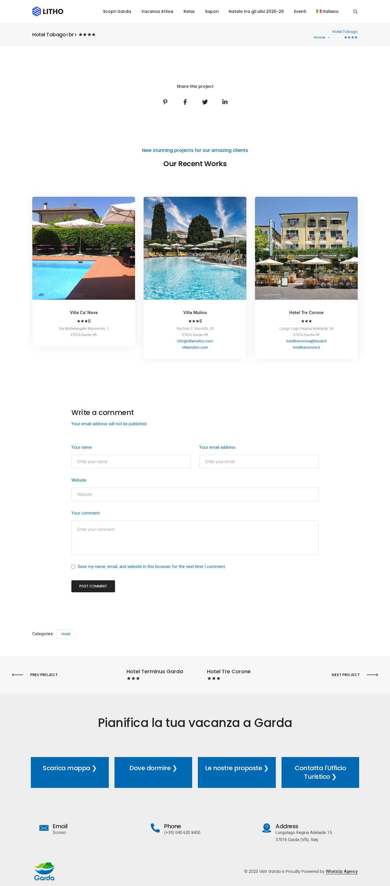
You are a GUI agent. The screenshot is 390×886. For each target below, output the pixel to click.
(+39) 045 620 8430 (182, 832)
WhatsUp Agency (342, 871)
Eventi (300, 11)
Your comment (85, 513)
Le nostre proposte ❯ (236, 768)
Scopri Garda (117, 11)
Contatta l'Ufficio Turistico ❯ (320, 772)
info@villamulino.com (195, 341)
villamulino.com (195, 347)
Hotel (65, 634)
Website (79, 480)
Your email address (217, 447)
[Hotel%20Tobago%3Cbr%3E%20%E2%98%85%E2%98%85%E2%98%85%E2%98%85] (165, 102)
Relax (189, 11)
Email (60, 826)
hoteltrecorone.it (306, 347)
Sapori (211, 11)
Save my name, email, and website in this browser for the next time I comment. (152, 566)
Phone (172, 826)
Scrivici (59, 832)
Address (287, 826)
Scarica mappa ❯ (70, 768)
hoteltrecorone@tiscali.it (306, 341)
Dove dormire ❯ (153, 768)
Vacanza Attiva (157, 11)
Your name (81, 447)
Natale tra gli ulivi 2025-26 (256, 11)
